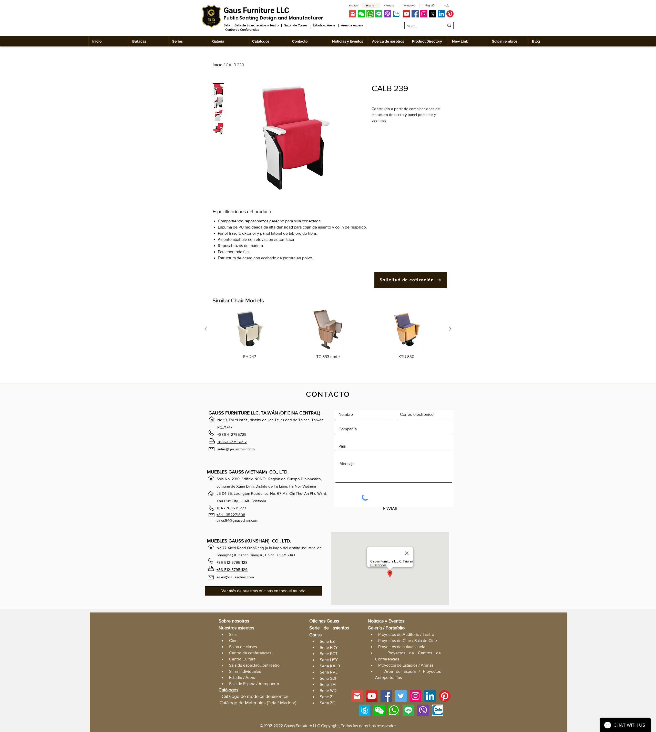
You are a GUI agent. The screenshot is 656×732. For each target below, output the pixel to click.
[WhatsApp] (370, 13)
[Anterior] (205, 329)
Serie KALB (330, 666)
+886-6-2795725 (232, 434)
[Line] (378, 13)
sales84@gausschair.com (237, 520)
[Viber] (387, 13)
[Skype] (364, 710)
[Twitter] (401, 696)
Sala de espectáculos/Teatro (254, 665)
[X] (432, 13)
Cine (233, 640)
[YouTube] (406, 13)
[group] (328, 341)
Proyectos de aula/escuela (401, 647)
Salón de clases (243, 647)
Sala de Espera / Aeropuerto (254, 683)
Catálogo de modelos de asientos (255, 696)
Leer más (379, 120)
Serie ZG (327, 703)
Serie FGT (328, 653)
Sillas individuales (245, 671)
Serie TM (328, 684)
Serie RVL (328, 672)
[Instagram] (423, 13)
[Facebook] (415, 13)
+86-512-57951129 (232, 569)
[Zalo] (396, 13)
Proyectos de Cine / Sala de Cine (407, 640)
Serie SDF (328, 678)
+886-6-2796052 (232, 442)
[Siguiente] (450, 329)
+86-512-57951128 (232, 562)
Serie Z (326, 697)
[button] (361, 13)
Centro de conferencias (250, 653)
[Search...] (449, 25)
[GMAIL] (352, 13)
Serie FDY (329, 647)
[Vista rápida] (249, 329)
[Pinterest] (450, 13)
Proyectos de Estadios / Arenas (405, 665)
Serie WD (328, 690)
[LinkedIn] (441, 13)
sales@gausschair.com (236, 449)
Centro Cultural (243, 659)
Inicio (217, 65)
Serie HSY (329, 660)
